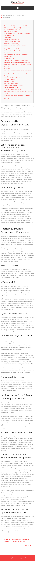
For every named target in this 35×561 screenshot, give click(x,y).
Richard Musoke (8, 15)
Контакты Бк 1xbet (9, 35)
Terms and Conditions (17, 558)
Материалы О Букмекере (11, 43)
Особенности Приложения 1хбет (13, 89)
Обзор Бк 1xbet (8, 99)
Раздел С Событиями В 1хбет (12, 49)
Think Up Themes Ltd (14, 557)
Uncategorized (6, 17)
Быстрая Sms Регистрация (11, 83)
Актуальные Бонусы (9, 81)
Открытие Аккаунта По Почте (12, 41)
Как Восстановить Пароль (11, 87)
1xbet (28, 323)
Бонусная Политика (9, 79)
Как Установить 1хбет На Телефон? (13, 85)
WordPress (29, 557)
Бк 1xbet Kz (7, 68)
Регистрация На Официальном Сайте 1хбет (16, 26)
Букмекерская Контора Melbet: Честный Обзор (17, 62)
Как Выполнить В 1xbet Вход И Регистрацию (16, 60)
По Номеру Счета (9, 58)
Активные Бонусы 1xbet (10, 31)
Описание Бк (7, 37)
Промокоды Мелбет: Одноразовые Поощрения (17, 33)
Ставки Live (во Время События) (12, 78)
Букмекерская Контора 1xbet (12, 39)
